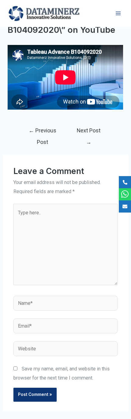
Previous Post (42, 133)
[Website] (65, 350)
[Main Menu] (118, 13)
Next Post (89, 133)
